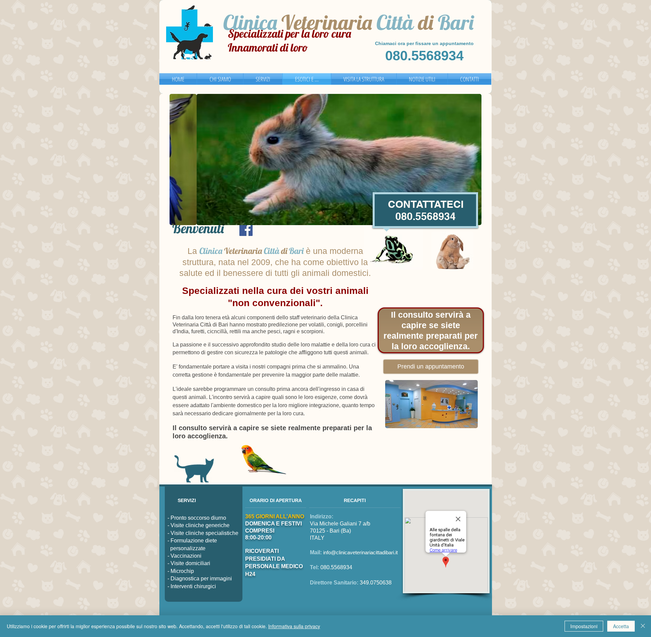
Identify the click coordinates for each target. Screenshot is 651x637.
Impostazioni (583, 626)
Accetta (621, 626)
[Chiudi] (643, 626)
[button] (325, 159)
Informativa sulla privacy (294, 626)
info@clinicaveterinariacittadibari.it (360, 552)
